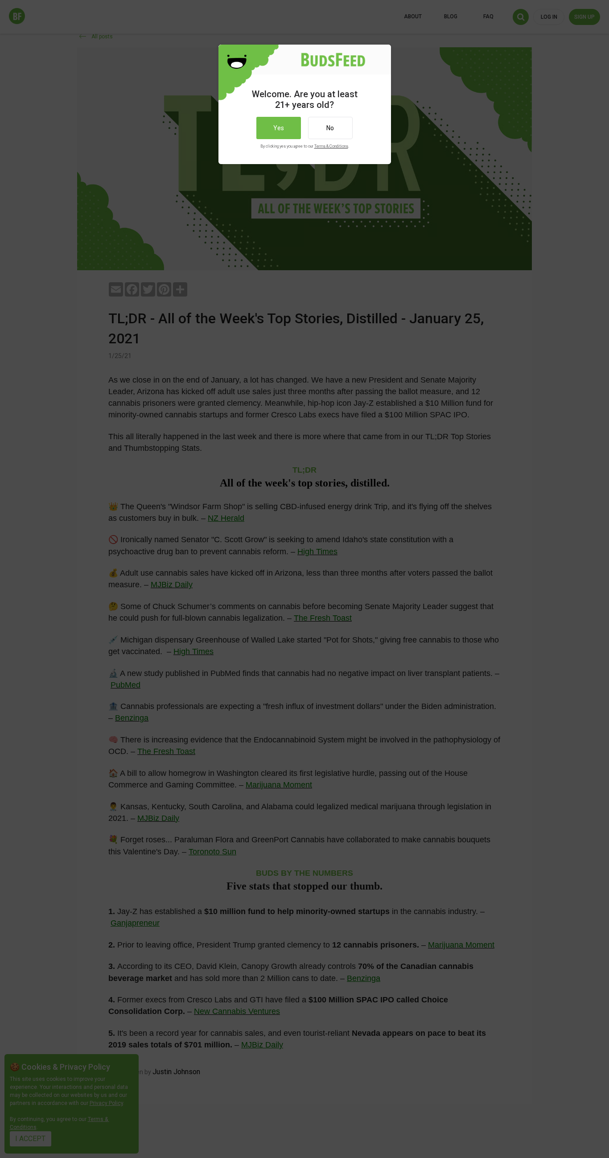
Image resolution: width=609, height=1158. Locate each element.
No (330, 128)
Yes (278, 128)
